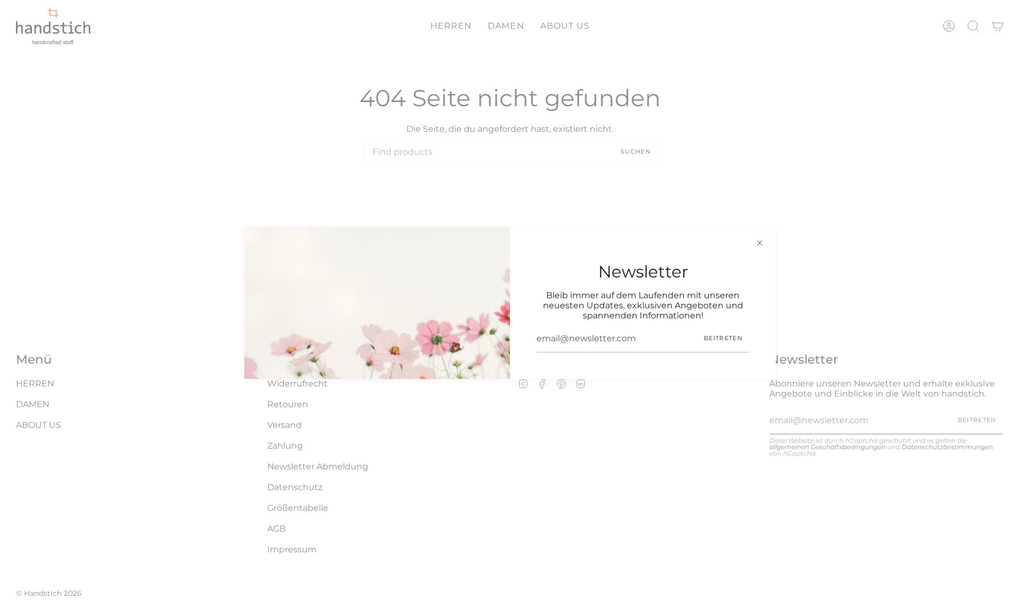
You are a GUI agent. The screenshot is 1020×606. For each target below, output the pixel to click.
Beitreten (723, 338)
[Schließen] (759, 243)
